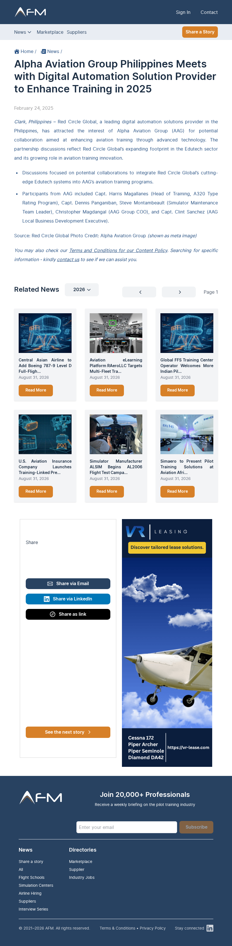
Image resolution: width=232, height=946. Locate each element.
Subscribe (196, 827)
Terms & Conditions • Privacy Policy (133, 928)
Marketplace (50, 32)
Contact (209, 12)
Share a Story (200, 32)
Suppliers (77, 32)
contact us (68, 259)
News (20, 32)
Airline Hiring (30, 893)
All (21, 869)
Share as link (72, 614)
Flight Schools (31, 877)
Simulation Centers (36, 885)
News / (54, 51)
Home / (28, 51)
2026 (79, 289)
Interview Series (33, 909)
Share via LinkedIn (72, 599)
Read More (35, 390)
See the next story (64, 732)
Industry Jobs (81, 877)
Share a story (31, 861)
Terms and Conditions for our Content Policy (118, 250)
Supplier (76, 869)
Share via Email (72, 583)
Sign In (183, 12)
